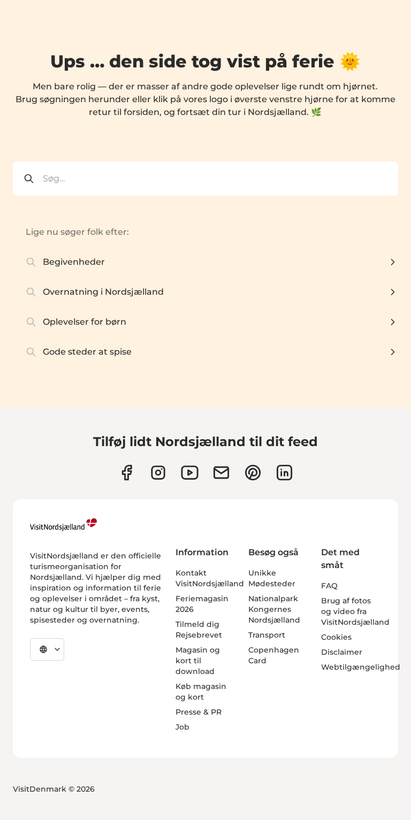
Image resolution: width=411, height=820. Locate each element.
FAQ (329, 586)
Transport (266, 635)
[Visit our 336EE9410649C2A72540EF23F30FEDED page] (221, 472)
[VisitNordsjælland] (63, 524)
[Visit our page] (126, 472)
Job (182, 727)
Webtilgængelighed (360, 667)
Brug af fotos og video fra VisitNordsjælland (355, 611)
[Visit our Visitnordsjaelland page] (189, 472)
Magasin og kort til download (198, 660)
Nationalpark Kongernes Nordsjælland (274, 609)
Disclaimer (341, 652)
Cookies (336, 637)
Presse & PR (199, 712)
